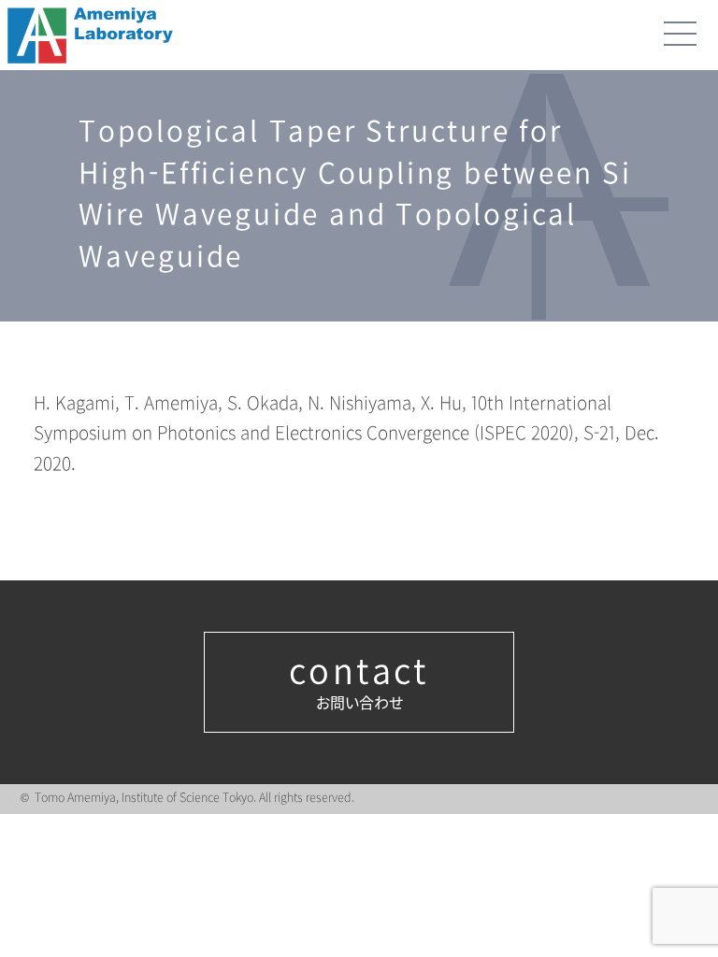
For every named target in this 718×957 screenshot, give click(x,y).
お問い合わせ (359, 682)
